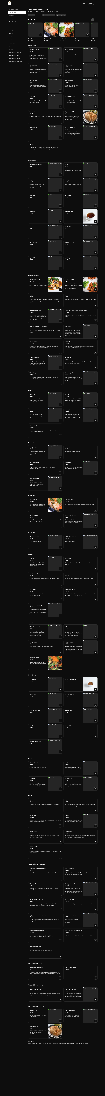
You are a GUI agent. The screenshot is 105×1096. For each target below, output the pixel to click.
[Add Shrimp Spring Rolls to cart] (96, 107)
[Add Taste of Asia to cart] (60, 122)
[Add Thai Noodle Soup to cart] (96, 600)
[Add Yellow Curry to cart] (60, 420)
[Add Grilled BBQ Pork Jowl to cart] (60, 321)
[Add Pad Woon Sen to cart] (96, 584)
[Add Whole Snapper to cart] (60, 383)
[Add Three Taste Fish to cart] (60, 368)
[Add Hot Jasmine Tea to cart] (60, 237)
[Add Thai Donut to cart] (96, 473)
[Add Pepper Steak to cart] (60, 842)
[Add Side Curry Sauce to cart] (60, 736)
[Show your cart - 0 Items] (96, 3)
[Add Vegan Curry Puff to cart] (96, 122)
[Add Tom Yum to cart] (60, 789)
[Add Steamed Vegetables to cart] (60, 752)
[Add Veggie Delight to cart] (60, 857)
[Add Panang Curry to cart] (87, 35)
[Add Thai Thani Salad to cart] (60, 668)
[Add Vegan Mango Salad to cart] (96, 978)
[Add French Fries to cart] (60, 705)
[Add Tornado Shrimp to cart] (96, 368)
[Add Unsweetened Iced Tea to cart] (60, 175)
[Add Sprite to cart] (96, 175)
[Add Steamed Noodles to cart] (96, 736)
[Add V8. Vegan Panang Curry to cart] (60, 910)
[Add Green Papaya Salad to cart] (60, 637)
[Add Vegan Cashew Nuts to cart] (60, 956)
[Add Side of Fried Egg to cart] (96, 705)
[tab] (31, 15)
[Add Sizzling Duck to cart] (96, 352)
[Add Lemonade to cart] (60, 206)
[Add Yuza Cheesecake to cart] (60, 489)
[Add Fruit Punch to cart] (96, 206)
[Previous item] (92, 19)
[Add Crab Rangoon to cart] (60, 91)
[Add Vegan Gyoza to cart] (60, 138)
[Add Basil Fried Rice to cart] (96, 510)
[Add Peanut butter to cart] (60, 352)
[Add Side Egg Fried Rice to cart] (60, 721)
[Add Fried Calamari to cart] (96, 91)
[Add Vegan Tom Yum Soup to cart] (60, 999)
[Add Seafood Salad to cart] (96, 652)
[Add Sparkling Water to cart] (96, 268)
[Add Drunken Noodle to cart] (60, 584)
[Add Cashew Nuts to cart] (96, 810)
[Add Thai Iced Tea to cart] (96, 237)
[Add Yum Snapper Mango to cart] (96, 383)
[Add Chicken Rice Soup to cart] (60, 773)
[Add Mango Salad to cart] (60, 652)
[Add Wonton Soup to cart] (96, 789)
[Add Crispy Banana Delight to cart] (96, 457)
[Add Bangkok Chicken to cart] (72, 35)
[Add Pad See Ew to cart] (96, 569)
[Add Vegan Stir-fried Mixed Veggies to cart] (60, 879)
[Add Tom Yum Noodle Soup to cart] (60, 615)
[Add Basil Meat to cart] (60, 810)
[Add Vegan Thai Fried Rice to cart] (96, 925)
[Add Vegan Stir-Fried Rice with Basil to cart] (96, 941)
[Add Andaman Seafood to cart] (60, 290)
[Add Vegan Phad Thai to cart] (96, 910)
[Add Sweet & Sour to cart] (96, 842)
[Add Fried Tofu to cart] (60, 107)
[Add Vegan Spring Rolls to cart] (96, 138)
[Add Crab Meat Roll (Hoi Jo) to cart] (60, 153)
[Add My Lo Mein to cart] (60, 600)
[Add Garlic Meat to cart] (60, 826)
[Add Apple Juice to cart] (60, 268)
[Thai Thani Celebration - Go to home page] (10, 3)
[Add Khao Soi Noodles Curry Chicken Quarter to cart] (96, 321)
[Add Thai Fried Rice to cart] (56, 35)
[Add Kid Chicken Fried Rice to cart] (96, 547)
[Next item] (96, 19)
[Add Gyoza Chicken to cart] (96, 60)
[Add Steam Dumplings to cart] (60, 60)
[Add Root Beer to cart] (60, 222)
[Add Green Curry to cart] (60, 405)
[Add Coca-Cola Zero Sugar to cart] (96, 190)
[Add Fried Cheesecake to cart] (60, 473)
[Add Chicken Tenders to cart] (60, 547)
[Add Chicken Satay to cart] (60, 75)
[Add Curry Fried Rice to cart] (60, 526)
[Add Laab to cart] (96, 637)
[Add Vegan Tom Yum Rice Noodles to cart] (60, 925)
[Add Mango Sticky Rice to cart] (60, 457)
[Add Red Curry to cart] (96, 405)
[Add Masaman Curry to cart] (60, 436)
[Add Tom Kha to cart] (96, 773)
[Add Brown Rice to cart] (60, 689)
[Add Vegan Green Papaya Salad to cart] (60, 978)
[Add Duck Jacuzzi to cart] (60, 305)
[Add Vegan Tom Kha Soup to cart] (96, 999)
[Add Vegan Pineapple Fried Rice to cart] (60, 941)
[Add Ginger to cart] (96, 826)
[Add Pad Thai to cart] (41, 35)
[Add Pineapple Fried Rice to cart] (96, 526)
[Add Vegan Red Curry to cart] (96, 879)
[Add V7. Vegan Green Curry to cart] (96, 894)
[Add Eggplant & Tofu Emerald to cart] (96, 305)
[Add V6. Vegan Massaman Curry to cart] (60, 894)
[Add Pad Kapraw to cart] (96, 337)
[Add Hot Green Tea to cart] (96, 222)
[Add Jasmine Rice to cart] (96, 721)
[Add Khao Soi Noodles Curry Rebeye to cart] (60, 337)
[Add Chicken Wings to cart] (96, 75)
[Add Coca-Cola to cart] (60, 190)
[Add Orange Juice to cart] (60, 253)
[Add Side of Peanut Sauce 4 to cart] (96, 689)
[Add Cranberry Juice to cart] (96, 253)
